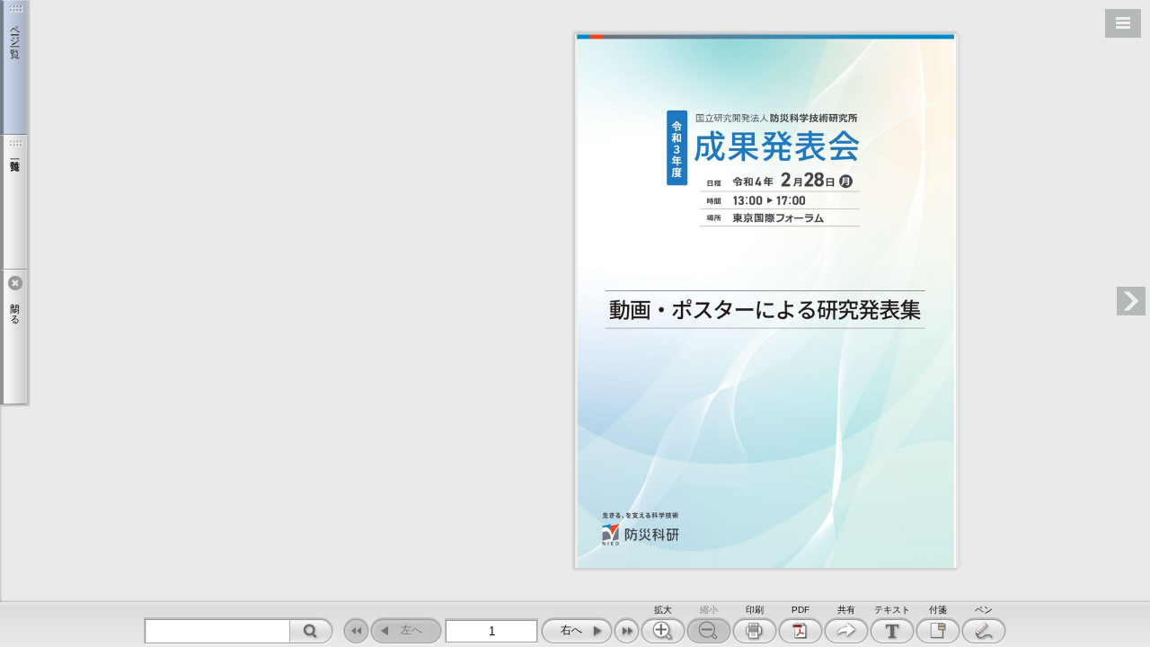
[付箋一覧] (13, 202)
